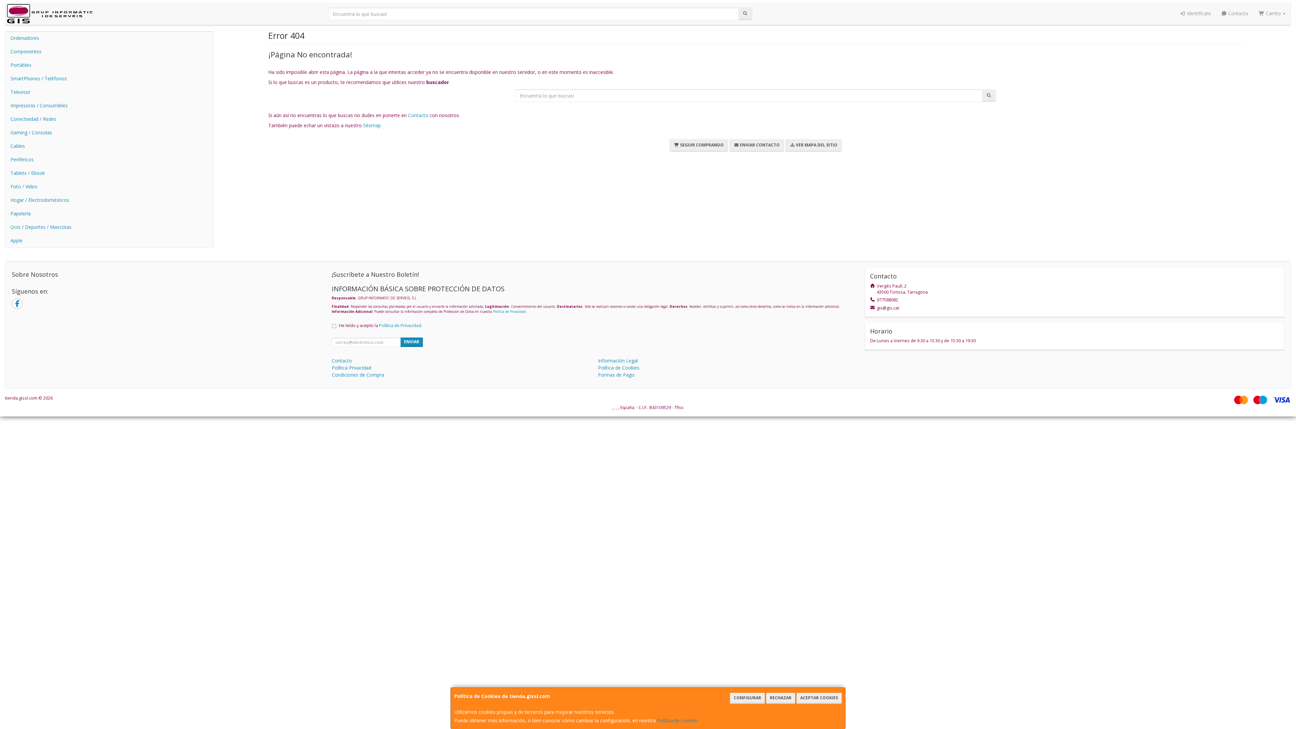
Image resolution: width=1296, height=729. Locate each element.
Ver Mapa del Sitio (816, 145)
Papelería (20, 213)
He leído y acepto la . (380, 325)
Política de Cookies (678, 720)
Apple (16, 240)
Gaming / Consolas (31, 132)
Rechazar (780, 698)
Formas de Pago (616, 375)
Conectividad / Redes (33, 119)
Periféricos (22, 159)
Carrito (1273, 13)
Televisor (20, 92)
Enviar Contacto (759, 145)
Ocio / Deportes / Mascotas (41, 227)
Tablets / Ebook (27, 173)
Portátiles (20, 65)
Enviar (411, 342)
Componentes (26, 51)
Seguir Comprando (701, 145)
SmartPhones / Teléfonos (38, 78)
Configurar (747, 698)
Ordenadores (24, 38)
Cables (17, 146)
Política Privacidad (351, 367)
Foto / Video (23, 186)
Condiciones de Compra (358, 375)
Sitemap (372, 125)
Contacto (1237, 13)
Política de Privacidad (509, 311)
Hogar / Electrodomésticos (39, 200)
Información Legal (618, 360)
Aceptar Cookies (819, 698)
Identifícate (1198, 13)
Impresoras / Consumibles (39, 105)
